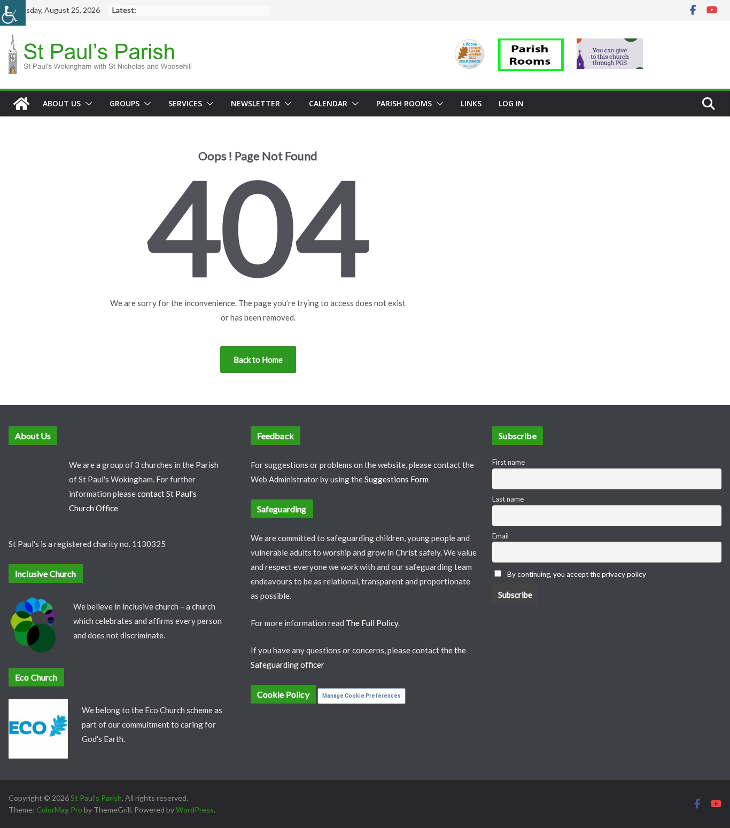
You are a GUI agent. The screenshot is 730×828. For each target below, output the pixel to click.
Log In (511, 103)
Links (471, 103)
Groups (124, 103)
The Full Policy (372, 623)
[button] (86, 103)
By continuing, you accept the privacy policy (576, 574)
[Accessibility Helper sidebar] (13, 13)
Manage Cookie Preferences (361, 696)
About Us (62, 103)
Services (185, 103)
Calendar (328, 103)
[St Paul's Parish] (21, 103)
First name (508, 462)
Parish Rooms (404, 103)
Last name (508, 499)
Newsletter (255, 103)
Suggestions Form (396, 479)
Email (500, 536)
